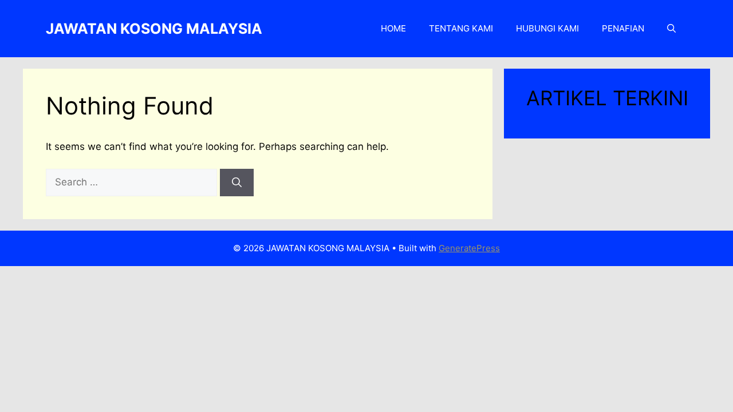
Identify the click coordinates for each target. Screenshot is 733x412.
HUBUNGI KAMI (547, 28)
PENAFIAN (623, 28)
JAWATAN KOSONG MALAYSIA (154, 28)
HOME (393, 28)
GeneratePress (469, 248)
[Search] (237, 182)
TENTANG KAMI (461, 28)
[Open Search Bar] (671, 28)
